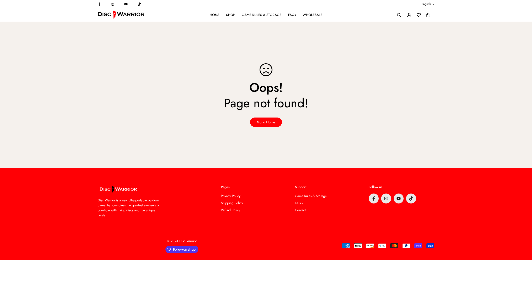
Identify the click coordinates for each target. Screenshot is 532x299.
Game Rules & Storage (311, 196)
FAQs (292, 14)
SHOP (230, 14)
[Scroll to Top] (524, 276)
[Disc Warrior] (121, 15)
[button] (428, 15)
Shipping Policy (232, 203)
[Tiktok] (139, 4)
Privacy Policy (230, 196)
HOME (214, 14)
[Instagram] (113, 4)
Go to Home (266, 122)
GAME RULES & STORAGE (261, 14)
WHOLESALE (312, 14)
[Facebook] (99, 4)
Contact (300, 210)
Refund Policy (230, 210)
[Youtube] (126, 4)
